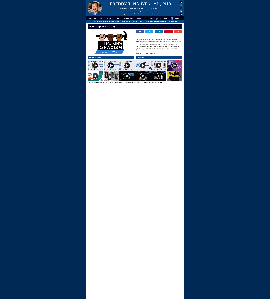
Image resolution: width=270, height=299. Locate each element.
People (139, 18)
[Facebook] (181, 11)
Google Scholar (126, 14)
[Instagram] (181, 8)
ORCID (148, 14)
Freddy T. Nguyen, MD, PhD (141, 3)
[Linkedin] (181, 5)
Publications (109, 18)
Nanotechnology (164, 18)
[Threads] (181, 14)
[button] (140, 31)
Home (90, 18)
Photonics (150, 18)
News (100, 18)
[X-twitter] (181, 2)
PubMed (134, 14)
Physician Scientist (129, 18)
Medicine (177, 18)
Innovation (118, 18)
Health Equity (93, 57)
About (95, 18)
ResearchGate (141, 14)
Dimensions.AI (155, 14)
